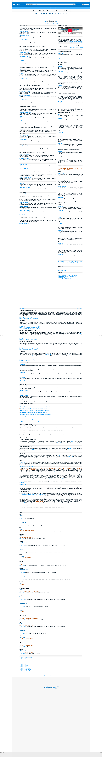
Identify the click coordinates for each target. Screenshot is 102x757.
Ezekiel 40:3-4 (22, 429)
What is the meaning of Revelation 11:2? (27, 404)
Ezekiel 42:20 (60, 53)
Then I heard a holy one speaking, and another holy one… (29, 337)
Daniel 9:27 (60, 151)
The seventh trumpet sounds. (64, 281)
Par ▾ (26, 25)
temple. (59, 42)
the (72, 41)
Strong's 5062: (22, 646)
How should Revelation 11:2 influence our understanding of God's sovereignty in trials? (36, 414)
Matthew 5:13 (60, 235)
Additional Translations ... (24, 223)
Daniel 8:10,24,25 (61, 230)
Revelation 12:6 (60, 249)
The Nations (22, 372)
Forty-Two (72, 261)
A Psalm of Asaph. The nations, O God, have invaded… (28, 348)
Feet (65, 261)
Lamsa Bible (21, 183)
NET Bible (21, 116)
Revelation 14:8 (30, 494)
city (73, 43)
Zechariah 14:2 (28, 450)
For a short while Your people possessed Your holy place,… (29, 347)
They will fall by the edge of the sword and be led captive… (29, 338)
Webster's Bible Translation (24, 124)
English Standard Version (24, 35)
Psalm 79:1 (60, 118)
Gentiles (76, 261)
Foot (67, 261)
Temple (59, 264)
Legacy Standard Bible (23, 69)
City (58, 261)
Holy (79, 261)
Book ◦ (77, 308)
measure (65, 42)
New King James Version (24, 52)
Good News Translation (23, 108)
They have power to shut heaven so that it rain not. (67, 275)
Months (68, 262)
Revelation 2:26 (24, 494)
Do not (62, 42)
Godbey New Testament (23, 198)
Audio (45, 23)
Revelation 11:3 (49, 354)
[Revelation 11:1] (1, 338)
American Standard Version (24, 91)
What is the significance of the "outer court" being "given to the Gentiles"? (33, 408)
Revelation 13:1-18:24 (62, 186)
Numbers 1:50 (40, 435)
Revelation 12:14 (43, 480)
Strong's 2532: (22, 518)
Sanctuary (81, 262)
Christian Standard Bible (23, 82)
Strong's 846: (22, 579)
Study (51, 23)
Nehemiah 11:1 (60, 124)
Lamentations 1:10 (61, 197)
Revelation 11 (47, 449)
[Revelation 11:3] (100, 338)
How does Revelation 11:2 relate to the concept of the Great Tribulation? (33, 418)
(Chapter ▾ (24, 25)
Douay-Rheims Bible (23, 164)
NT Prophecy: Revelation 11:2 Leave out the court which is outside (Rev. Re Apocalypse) (35, 675)
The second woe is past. (63, 279)
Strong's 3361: (22, 565)
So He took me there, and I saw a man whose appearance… (29, 327)
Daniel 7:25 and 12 (32, 355)
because (69, 42)
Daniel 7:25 (60, 136)
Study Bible (22, 308)
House (81, 261)
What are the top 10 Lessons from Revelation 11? (30, 421)
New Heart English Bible (23, 120)
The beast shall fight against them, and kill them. (67, 276)
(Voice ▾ (63, 25)
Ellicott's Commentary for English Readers (27, 466)
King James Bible (22, 48)
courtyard (75, 41)
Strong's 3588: (22, 531)
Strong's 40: (21, 633)
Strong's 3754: (22, 585)
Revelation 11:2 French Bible (24, 671)
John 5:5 (23, 502)
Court (60, 261)
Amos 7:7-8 (60, 85)
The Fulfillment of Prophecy (24, 399)
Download (81, 47)
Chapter (80, 308)
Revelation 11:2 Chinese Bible (25, 670)
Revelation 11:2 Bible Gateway (25, 658)
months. (78, 43)
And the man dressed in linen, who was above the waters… (29, 360)
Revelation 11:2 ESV (23, 664)
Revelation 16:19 (36, 494)
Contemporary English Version (25, 95)
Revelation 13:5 (60, 132)
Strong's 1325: (22, 592)
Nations (71, 262)
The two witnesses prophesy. (63, 274)
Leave (59, 262)
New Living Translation (23, 31)
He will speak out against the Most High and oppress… (28, 359)
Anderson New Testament (24, 193)
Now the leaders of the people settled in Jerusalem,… (28, 349)
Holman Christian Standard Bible (25, 87)
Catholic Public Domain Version (25, 168)
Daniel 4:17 (72, 441)
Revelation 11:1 (41, 427)
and (61, 43)
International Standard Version (25, 112)
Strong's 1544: (22, 525)
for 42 (75, 43)
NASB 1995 (21, 60)
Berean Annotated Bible (23, 78)
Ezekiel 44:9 (60, 58)
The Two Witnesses (61, 38)
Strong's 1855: (22, 545)
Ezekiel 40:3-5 (60, 71)
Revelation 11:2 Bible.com (24, 659)
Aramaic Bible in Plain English (24, 187)
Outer (74, 262)
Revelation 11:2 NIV (23, 661)
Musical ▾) (66, 25)
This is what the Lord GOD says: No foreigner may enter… (29, 318)
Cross (48, 23)
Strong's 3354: (22, 572)
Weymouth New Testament (24, 129)
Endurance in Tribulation (23, 390)
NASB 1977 (21, 64)
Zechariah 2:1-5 (28, 429)
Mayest (61, 262)
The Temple (22, 364)
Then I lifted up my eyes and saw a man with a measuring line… (30, 326)
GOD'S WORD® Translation (24, 103)
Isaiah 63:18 (60, 114)
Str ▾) (28, 25)
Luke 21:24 (60, 101)
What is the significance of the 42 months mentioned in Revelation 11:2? (33, 416)
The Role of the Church (23, 395)
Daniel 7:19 (60, 223)
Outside (77, 262)
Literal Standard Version (23, 145)
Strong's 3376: (22, 653)
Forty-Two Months (23, 380)
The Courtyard (23, 367)
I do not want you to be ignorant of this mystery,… (28, 339)
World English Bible (23, 139)
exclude (70, 41)
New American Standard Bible (24, 56)
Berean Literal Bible (23, 43)
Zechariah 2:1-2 (60, 66)
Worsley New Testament (24, 219)
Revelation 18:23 (43, 494)
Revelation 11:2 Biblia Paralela (25, 669)
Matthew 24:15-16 (61, 157)
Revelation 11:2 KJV (23, 666)
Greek (57, 23)
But (67, 41)
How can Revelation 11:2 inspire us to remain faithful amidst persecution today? (35, 410)
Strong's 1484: (22, 606)
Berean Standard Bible (23, 39)
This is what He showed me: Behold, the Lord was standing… (29, 328)
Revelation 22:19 (61, 210)
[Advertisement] (51, 300)
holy (71, 43)
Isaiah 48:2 (60, 217)
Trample (62, 264)
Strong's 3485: (22, 558)
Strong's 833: (22, 538)
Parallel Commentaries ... (24, 509)
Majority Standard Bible (23, 135)
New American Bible (23, 173)
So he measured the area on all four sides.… (27, 317)
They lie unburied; (61, 277)
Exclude (62, 261)
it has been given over (75, 42)
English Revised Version (24, 99)
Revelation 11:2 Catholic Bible (25, 673)
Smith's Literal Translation (24, 158)
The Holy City (22, 377)
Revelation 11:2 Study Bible (24, 668)
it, (67, 42)
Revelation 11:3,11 (61, 243)
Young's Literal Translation (24, 154)
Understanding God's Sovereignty (25, 385)
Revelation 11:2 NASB (23, 665)
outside (79, 41)
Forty (69, 261)
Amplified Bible (22, 73)
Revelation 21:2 (60, 206)
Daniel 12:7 (60, 143)
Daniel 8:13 (60, 95)
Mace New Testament (23, 206)
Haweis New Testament (23, 202)
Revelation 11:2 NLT (23, 663)
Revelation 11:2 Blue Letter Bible (25, 657)
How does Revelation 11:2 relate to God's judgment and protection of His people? (35, 406)
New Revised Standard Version (25, 177)
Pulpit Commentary (23, 484)
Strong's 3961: (22, 619)
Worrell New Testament (23, 214)
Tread (65, 264)
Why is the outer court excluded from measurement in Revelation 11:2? (33, 419)
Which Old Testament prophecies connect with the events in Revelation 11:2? (34, 412)
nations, (59, 43)
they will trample (65, 43)
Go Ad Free (2, 752)
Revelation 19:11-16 (74, 450)
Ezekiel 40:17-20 (61, 173)
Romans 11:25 (60, 106)
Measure (65, 262)
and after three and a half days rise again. (66, 278)
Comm (54, 23)
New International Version (24, 27)
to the (81, 42)
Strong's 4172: (22, 639)
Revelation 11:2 (22, 462)
